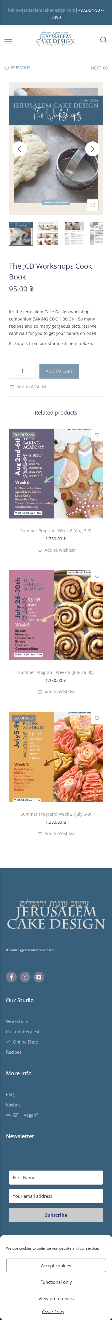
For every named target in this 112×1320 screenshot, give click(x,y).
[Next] (92, 148)
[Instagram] (25, 977)
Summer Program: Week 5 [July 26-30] (56, 672)
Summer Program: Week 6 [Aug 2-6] (56, 530)
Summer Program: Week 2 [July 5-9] (56, 814)
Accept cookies (56, 1265)
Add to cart (59, 371)
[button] (28, 386)
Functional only (56, 1282)
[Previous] (19, 148)
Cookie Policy (53, 1311)
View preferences (56, 1298)
